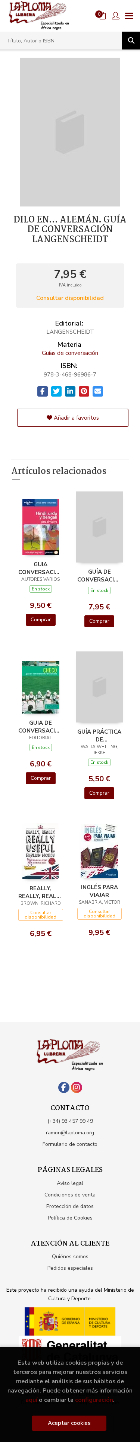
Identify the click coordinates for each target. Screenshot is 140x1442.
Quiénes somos (70, 1256)
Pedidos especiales (70, 1268)
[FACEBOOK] (63, 1087)
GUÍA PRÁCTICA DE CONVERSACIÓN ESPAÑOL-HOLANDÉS (99, 735)
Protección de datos (70, 1206)
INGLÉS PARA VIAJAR (99, 891)
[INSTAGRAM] (76, 1087)
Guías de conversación (70, 353)
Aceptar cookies (69, 1423)
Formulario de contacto (70, 1144)
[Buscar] (131, 40)
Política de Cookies (70, 1217)
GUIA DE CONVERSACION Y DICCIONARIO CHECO (40, 726)
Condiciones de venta (70, 1194)
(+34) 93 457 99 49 (70, 1121)
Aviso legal (70, 1183)
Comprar (41, 619)
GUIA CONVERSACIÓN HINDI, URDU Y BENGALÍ (40, 568)
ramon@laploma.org (70, 1132)
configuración (94, 1399)
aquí (31, 1399)
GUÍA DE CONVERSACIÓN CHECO (99, 575)
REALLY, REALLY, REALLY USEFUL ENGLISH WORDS (40, 892)
